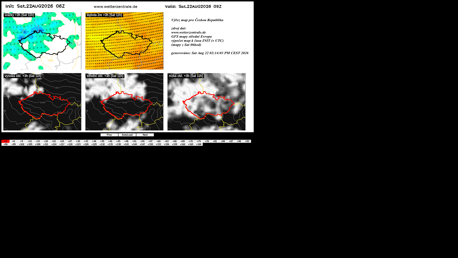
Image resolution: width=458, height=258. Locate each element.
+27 (70, 141)
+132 (102, 144)
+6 (13, 141)
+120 (69, 144)
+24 (62, 141)
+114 (53, 144)
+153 (158, 144)
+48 (126, 141)
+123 (78, 144)
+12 (30, 141)
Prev (109, 134)
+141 (126, 144)
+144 (134, 144)
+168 (198, 144)
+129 (94, 144)
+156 (166, 144)
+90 (239, 141)
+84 (223, 141)
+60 (158, 141)
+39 (102, 141)
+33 (86, 141)
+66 (175, 141)
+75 (199, 141)
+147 (142, 144)
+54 (142, 141)
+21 (54, 141)
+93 (247, 141)
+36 (94, 141)
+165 (190, 144)
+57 (150, 141)
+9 (21, 141)
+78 (207, 141)
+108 (37, 144)
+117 (61, 144)
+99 (14, 144)
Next (145, 134)
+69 (183, 141)
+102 (21, 144)
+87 (231, 141)
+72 (191, 141)
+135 (110, 144)
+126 (86, 144)
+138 (118, 144)
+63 (167, 141)
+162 (182, 144)
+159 (174, 144)
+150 (150, 144)
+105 (29, 144)
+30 (78, 141)
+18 (46, 141)
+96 (6, 144)
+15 (38, 141)
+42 (110, 141)
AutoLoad (127, 134)
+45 (118, 141)
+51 (134, 141)
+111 (45, 144)
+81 (215, 141)
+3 (5, 141)
